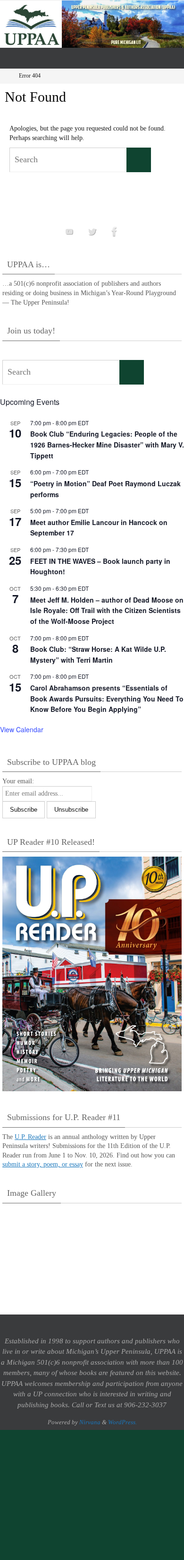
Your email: (18, 781)
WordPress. (122, 1422)
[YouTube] (69, 231)
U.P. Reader (30, 1136)
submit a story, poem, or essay (42, 1164)
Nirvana (89, 1422)
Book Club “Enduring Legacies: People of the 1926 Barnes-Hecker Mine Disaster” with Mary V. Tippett (107, 444)
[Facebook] (115, 231)
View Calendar (21, 729)
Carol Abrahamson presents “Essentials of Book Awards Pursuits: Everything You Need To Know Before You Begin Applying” (107, 698)
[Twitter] (92, 231)
